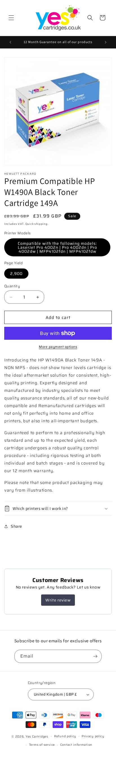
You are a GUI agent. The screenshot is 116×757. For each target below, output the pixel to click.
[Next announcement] (105, 42)
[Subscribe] (95, 656)
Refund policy (65, 736)
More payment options (58, 346)
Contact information (76, 744)
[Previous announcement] (10, 42)
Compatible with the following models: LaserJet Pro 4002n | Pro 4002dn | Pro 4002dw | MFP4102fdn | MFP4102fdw (57, 247)
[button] (11, 18)
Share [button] (16, 526)
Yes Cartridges (37, 736)
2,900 (16, 273)
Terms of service (42, 744)
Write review (57, 600)
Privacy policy (93, 736)
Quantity (12, 286)
